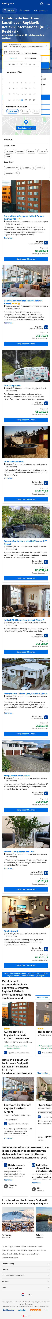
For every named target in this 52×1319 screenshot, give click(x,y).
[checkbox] (34, 76)
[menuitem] (9, 10)
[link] (9, 151)
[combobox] (26, 47)
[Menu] (49, 4)
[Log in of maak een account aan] (42, 4)
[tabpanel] (21, 88)
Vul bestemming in (15, 45)
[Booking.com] (8, 4)
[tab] (13, 58)
